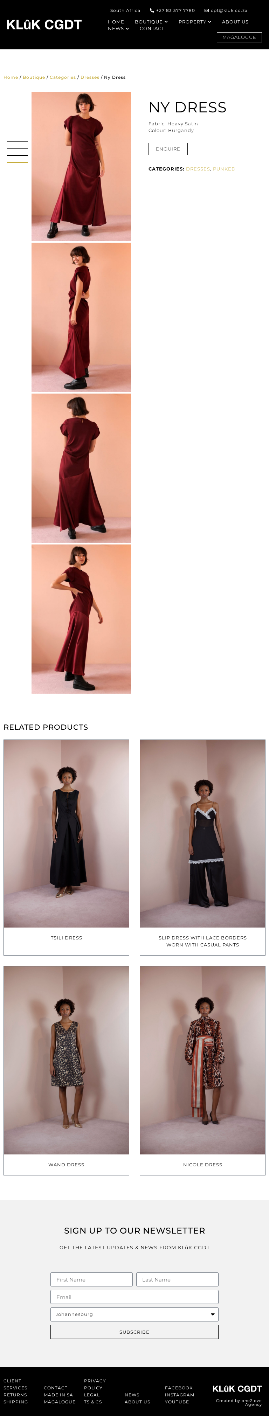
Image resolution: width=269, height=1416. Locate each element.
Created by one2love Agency (239, 1402)
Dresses (90, 77)
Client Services (15, 1384)
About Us (137, 1401)
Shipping (16, 1401)
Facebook (179, 1387)
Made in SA (58, 1394)
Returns (15, 1394)
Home (11, 77)
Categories (63, 77)
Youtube (177, 1401)
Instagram (179, 1394)
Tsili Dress (66, 937)
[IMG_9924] (81, 317)
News (132, 1394)
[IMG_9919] (81, 166)
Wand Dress (66, 1164)
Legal (92, 1394)
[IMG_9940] (81, 619)
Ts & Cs (93, 1401)
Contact (56, 1387)
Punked (224, 169)
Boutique (34, 77)
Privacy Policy (95, 1384)
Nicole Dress (202, 1164)
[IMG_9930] (81, 468)
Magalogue (60, 1401)
